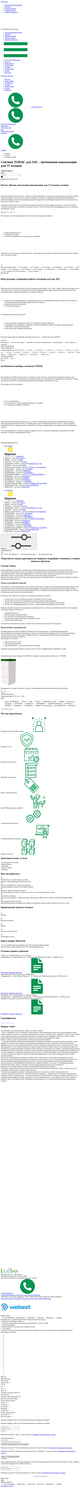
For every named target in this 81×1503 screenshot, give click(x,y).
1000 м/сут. (12, 354)
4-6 (2, 1386)
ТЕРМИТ (26, 478)
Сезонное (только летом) (9, 1392)
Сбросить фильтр (7, 171)
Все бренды (9, 446)
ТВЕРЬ (23, 465)
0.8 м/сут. (20, 350)
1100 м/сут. (23, 354)
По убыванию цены (46, 554)
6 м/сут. (26, 352)
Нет (7, 358)
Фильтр (4, 548)
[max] (21, 1295)
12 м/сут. (52, 352)
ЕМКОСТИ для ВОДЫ (39, 483)
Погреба (7, 7)
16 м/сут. (61, 352)
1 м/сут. (30, 350)
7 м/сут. (35, 352)
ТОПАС (24, 462)
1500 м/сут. (45, 354)
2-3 (2, 1385)
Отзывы (7, 67)
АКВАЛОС (27, 471)
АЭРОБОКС (27, 481)
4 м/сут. (18, 352)
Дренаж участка (10, 10)
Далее (3, 1431)
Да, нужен (4, 1414)
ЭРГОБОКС (29, 469)
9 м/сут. (43, 352)
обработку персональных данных (44, 1434)
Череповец (16, 60)
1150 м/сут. (34, 354)
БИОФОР (26, 487)
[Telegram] (33, 1295)
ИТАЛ (23, 458)
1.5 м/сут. (49, 350)
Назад (3, 1456)
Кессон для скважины (38, 467)
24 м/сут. (71, 352)
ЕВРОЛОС (20, 456)
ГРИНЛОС (27, 480)
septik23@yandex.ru (11, 12)
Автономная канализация (13, 5)
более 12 (4, 1390)
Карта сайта (38, 1298)
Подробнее (4, 972)
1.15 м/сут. (39, 350)
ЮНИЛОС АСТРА (35, 463)
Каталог (7, 62)
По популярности (12, 554)
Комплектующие (10, 8)
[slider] (40, 177)
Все (2, 358)
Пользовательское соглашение (11, 1298)
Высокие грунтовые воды (10, 1396)
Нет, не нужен (6, 1416)
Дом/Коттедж (5, 1379)
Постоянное (5, 1394)
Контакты (8, 72)
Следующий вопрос (13, 1456)
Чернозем (4, 1408)
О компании (9, 65)
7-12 (2, 1388)
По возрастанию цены (28, 554)
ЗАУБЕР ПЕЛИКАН (37, 474)
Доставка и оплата (28, 1298)
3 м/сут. (9, 352)
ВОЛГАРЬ (26, 476)
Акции (7, 71)
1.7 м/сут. (59, 350)
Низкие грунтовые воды (9, 1398)
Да (13, 358)
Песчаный (4, 1406)
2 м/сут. (68, 350)
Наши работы (9, 63)
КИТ (21, 460)
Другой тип (5, 1383)
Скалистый (5, 1410)
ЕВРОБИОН (28, 472)
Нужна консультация (8, 1400)
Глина (3, 1402)
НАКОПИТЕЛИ (33, 485)
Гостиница (4, 1381)
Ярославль (4, 1)
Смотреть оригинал (15, 972)
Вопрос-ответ (9, 69)
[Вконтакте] (8, 1295)
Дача (2, 1377)
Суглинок (4, 1404)
